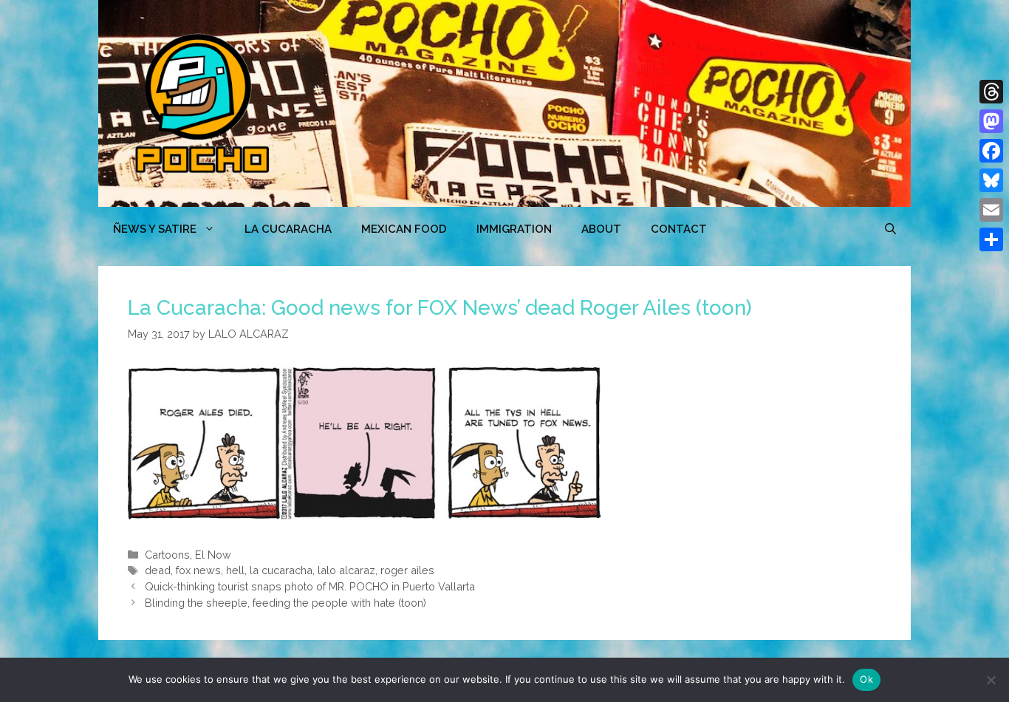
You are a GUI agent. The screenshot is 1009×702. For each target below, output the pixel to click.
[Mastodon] (991, 121)
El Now (213, 554)
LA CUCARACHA (288, 229)
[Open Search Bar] (890, 229)
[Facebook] (991, 151)
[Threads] (991, 91)
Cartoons (167, 554)
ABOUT (601, 229)
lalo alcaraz (346, 570)
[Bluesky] (991, 180)
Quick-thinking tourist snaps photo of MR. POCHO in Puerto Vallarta (310, 586)
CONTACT (679, 229)
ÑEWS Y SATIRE (154, 229)
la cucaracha (281, 570)
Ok (866, 679)
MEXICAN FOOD (404, 229)
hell (235, 570)
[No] (990, 679)
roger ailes (407, 570)
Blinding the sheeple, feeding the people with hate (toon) (285, 602)
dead (158, 570)
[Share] (991, 239)
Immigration (514, 229)
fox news (198, 570)
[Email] (991, 210)
